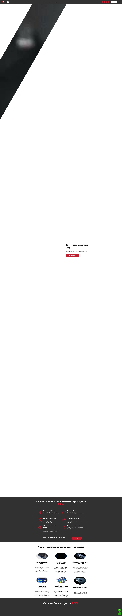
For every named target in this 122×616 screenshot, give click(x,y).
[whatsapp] (106, 2)
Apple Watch (50, 1)
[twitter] (108, 2)
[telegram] (104, 2)
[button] (76, 538)
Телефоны (39, 1)
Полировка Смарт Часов (63, 1)
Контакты (83, 1)
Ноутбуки (56, 1)
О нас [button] (70, 1)
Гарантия (74, 1)
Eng (119, 1)
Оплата (78, 1)
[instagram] (102, 2)
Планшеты (45, 1)
